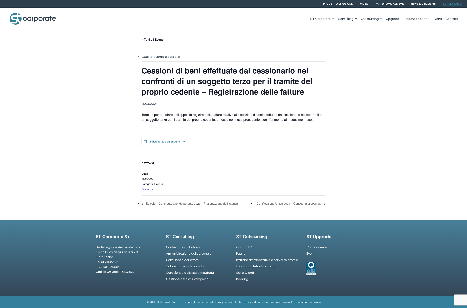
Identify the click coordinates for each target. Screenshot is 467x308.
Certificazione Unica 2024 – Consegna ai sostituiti (289, 203)
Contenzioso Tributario (183, 247)
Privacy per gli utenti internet (196, 302)
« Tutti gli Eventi (152, 39)
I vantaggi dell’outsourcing (255, 266)
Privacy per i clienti (225, 302)
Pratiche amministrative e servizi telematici (267, 260)
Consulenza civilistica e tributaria (190, 273)
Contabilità (244, 247)
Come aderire (316, 247)
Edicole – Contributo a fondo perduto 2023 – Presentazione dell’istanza (191, 203)
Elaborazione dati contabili (185, 266)
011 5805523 (109, 262)
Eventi (310, 254)
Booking (242, 279)
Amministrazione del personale (188, 254)
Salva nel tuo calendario (165, 141)
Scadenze (147, 189)
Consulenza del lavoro (182, 260)
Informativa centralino (308, 302)
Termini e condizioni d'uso (253, 302)
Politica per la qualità (281, 302)
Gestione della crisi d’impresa (187, 279)
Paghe (241, 254)
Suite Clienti (245, 273)
